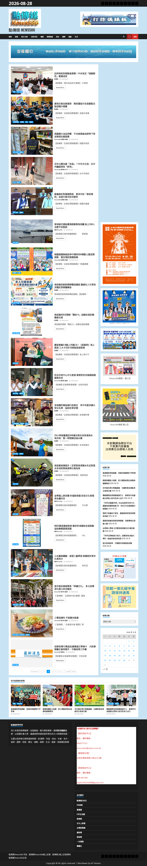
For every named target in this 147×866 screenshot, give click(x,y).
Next (74, 671)
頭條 (10, 36)
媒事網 (79, 818)
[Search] (124, 37)
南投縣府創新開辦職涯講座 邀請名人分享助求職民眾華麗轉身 (32, 292)
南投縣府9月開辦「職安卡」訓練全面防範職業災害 (32, 322)
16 (134, 651)
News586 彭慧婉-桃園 (61, 139)
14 (124, 651)
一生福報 (80, 841)
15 (129, 651)
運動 (70, 36)
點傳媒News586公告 (18, 858)
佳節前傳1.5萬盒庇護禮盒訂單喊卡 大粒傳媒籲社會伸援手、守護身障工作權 (32, 653)
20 (119, 655)
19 (115, 655)
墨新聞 (22, 122)
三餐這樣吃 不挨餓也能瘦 (32, 623)
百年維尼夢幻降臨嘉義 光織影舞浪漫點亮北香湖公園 (89, 695)
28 (124, 660)
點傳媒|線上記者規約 (61, 854)
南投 (14, 92)
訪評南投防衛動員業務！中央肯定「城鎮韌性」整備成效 (32, 80)
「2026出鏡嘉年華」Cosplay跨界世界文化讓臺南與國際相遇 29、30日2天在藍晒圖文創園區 (119, 506)
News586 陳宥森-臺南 (61, 381)
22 (129, 655)
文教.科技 (34, 36)
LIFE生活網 (81, 814)
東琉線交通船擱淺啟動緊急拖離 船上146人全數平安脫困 (32, 231)
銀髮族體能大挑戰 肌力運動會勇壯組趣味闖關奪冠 (57, 695)
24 (105, 660)
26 (115, 660)
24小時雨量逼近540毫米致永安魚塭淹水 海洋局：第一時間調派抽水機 (32, 442)
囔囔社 (79, 846)
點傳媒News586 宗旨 (18, 854)
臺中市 (18, 182)
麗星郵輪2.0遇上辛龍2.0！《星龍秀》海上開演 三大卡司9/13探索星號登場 (32, 352)
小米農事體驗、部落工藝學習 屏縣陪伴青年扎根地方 (32, 563)
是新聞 (79, 837)
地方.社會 (24, 36)
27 (119, 660)
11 (110, 651)
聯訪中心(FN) (58, 230)
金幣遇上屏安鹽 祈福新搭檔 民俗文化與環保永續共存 (32, 503)
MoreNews (82, 863)
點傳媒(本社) (82, 800)
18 (110, 655)
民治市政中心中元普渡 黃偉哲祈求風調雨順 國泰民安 (32, 382)
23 (134, 655)
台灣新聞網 (16, 122)
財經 (16, 36)
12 (115, 651)
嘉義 (14, 703)
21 (124, 655)
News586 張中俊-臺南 (61, 592)
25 (110, 660)
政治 (57, 36)
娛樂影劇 (50, 36)
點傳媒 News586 (22, 30)
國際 (63, 36)
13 (119, 651)
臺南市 (21, 393)
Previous (34, 671)
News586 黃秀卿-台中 (61, 170)
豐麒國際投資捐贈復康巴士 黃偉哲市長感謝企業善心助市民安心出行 (121, 695)
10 (105, 651)
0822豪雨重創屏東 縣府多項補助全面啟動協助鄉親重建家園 (32, 533)
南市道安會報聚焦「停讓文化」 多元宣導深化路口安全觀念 (32, 593)
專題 (42, 36)
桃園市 (21, 152)
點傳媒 (56, 79)
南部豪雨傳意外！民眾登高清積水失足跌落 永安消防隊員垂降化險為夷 (32, 473)
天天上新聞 (81, 823)
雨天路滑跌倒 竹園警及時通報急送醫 (117, 543)
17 (105, 655)
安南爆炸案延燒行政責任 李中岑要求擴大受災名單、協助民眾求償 (32, 412)
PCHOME (80, 805)
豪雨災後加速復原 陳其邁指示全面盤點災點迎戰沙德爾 (32, 111)
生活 (76, 36)
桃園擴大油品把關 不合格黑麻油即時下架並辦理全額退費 (32, 141)
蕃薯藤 (79, 809)
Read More (60, 87)
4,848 (68, 671)
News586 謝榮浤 (59, 652)
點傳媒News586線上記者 (40, 854)
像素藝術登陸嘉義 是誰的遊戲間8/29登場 (119, 473)
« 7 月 (105, 669)
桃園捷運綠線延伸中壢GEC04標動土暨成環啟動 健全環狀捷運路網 (32, 261)
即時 (135, 36)
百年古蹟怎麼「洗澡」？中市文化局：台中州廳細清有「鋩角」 (32, 171)
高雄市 (31, 122)
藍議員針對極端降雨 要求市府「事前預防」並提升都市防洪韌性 (32, 201)
